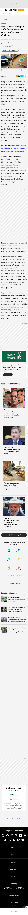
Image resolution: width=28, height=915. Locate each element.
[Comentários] (3, 43)
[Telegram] (14, 840)
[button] (14, 584)
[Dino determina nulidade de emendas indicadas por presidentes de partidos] (4, 609)
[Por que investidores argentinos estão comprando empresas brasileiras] (4, 599)
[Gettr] (18, 840)
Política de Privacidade (14, 895)
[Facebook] (7, 835)
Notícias (4, 14)
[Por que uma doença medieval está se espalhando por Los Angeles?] (14, 471)
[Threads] (9, 840)
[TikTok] (5, 840)
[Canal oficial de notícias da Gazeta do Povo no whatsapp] (3, 835)
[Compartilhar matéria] (8, 43)
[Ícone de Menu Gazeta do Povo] (1, 10)
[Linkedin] (20, 835)
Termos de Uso (14, 899)
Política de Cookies (14, 902)
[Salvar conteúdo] (12, 43)
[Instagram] (16, 835)
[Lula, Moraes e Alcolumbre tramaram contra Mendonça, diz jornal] (14, 435)
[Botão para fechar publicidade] (27, 907)
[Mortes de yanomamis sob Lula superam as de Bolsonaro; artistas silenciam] (14, 506)
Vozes (16, 14)
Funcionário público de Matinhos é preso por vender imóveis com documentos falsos (13, 148)
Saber (22, 14)
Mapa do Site (14, 905)
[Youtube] (25, 835)
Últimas (10, 14)
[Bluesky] (22, 840)
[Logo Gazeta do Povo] (10, 10)
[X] (12, 835)
